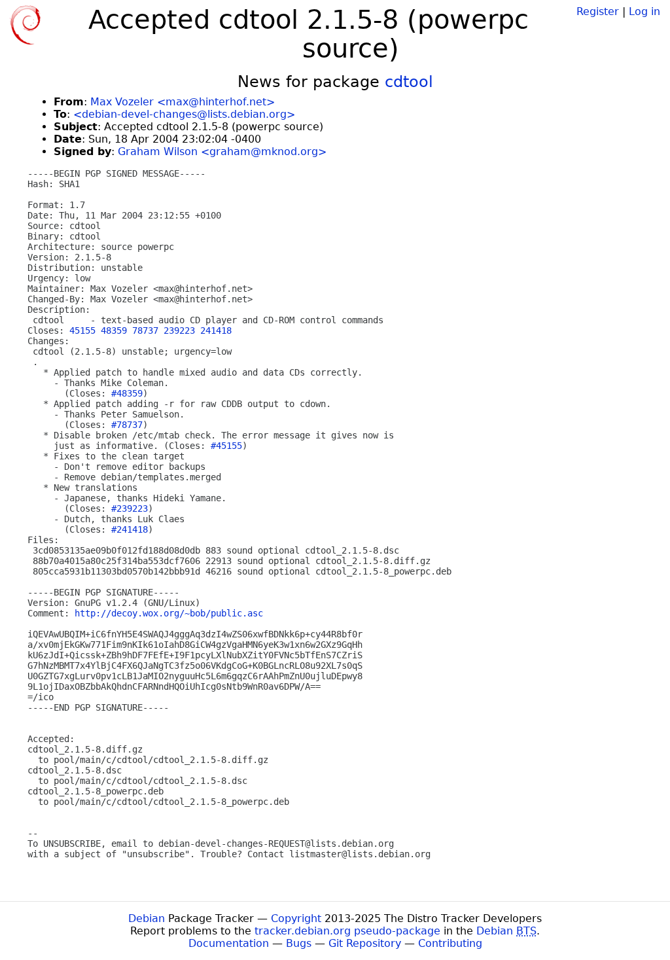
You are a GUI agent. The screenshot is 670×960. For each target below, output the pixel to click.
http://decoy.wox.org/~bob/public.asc (169, 613)
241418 (216, 330)
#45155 (226, 445)
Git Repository (364, 943)
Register (597, 11)
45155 (82, 330)
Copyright (296, 918)
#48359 (127, 393)
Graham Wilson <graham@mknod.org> (222, 151)
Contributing (450, 943)
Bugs (298, 943)
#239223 (129, 508)
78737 (145, 330)
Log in (644, 11)
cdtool (409, 82)
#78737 (127, 424)
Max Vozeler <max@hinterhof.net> (182, 102)
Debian (146, 918)
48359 (114, 330)
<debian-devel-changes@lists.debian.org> (184, 114)
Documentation (228, 943)
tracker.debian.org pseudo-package (347, 931)
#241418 (129, 529)
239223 (179, 330)
